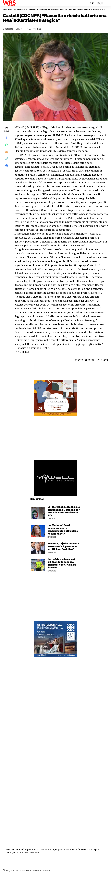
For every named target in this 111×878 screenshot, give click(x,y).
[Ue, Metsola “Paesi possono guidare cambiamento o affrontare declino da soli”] (38, 531)
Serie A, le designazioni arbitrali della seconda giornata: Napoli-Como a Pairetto (62, 563)
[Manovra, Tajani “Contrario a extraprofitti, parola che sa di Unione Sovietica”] (38, 548)
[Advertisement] (55, 438)
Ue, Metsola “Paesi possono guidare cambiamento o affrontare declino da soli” (63, 529)
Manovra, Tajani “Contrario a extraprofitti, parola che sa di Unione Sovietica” (63, 546)
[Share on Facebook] (6, 137)
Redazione (9, 29)
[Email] (6, 151)
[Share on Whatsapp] (6, 144)
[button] (86, 3)
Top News (37, 29)
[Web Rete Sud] (9, 3)
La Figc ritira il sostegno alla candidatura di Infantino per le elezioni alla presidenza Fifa (64, 511)
